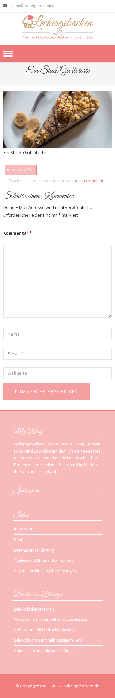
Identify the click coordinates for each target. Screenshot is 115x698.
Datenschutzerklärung (34, 550)
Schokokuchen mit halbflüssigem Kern (48, 640)
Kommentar (17, 233)
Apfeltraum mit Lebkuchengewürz (44, 630)
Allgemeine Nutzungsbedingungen (45, 571)
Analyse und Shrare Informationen (45, 560)
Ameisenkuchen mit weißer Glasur (44, 650)
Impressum (24, 529)
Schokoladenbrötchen (34, 609)
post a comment (88, 181)
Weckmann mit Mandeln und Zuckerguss (50, 619)
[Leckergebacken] (58, 27)
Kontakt (21, 539)
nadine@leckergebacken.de (32, 5)
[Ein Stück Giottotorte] (57, 119)
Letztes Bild (22, 170)
